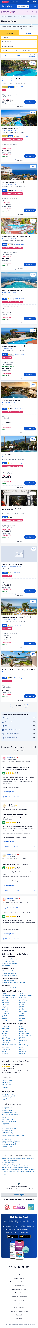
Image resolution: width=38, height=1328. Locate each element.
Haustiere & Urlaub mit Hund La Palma (13, 982)
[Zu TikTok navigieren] (19, 1266)
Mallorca (4, 1037)
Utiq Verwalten (19, 1300)
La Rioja (21, 1049)
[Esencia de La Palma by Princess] (19, 607)
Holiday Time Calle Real (9, 565)
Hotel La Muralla (7, 1107)
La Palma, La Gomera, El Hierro (11, 1164)
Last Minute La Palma (8, 1094)
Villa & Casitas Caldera (8, 1119)
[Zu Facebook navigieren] (10, 1266)
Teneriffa (4, 1035)
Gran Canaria (6, 1049)
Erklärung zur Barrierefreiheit (19, 1311)
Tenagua (21, 1013)
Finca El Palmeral (7, 1109)
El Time (21, 1010)
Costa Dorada (6, 1046)
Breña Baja (5, 1008)
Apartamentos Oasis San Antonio (13, 236)
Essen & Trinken (6, 1084)
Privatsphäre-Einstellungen (19, 1296)
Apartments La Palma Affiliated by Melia (15, 670)
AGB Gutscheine (19, 1307)
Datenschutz (19, 1293)
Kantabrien (22, 1031)
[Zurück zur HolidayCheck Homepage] (7, 6)
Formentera (22, 1053)
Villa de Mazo (6, 1001)
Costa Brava (5, 1042)
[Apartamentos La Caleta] (19, 118)
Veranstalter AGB (19, 1285)
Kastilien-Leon (6, 1048)
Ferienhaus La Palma (8, 961)
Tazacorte (5, 999)
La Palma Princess (8, 401)
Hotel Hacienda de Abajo (9, 1143)
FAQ (19, 1274)
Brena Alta (5, 1010)
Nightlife (4, 1086)
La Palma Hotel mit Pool (9, 988)
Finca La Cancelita (7, 1146)
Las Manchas (23, 1011)
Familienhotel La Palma (9, 980)
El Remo (21, 1004)
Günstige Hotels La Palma (9, 975)
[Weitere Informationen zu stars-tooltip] (21, 78)
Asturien (4, 1051)
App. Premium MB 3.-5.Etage (12, 908)
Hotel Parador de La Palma (9, 1112)
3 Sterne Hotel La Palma (9, 973)
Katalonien (5, 1031)
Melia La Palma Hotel (9, 290)
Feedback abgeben (19, 1195)
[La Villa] (19, 444)
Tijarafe (4, 1006)
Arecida (21, 999)
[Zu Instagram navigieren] (14, 1266)
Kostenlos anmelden (29, 12)
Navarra (21, 1048)
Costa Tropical (23, 1046)
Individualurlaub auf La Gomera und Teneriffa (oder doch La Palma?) (19, 1166)
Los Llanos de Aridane (8, 995)
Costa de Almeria (24, 1033)
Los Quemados (23, 1001)
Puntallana (5, 1019)
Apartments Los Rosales (9, 1128)
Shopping (5, 1088)
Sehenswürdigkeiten (8, 1080)
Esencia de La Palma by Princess (12, 617)
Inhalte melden (19, 1278)
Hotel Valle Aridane (7, 1130)
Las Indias (22, 1002)
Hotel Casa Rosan (7, 1110)
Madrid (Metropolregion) (9, 1044)
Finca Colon (5, 1123)
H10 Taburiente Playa (9, 182)
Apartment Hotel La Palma (9, 959)
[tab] (9, 32)
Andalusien (5, 1030)
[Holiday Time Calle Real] (19, 554)
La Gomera (22, 1051)
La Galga (21, 1015)
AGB (19, 1304)
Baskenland (22, 1037)
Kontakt (27, 1)
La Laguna (22, 1008)
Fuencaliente (5, 1013)
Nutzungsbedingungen (19, 1289)
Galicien (4, 1033)
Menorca (22, 1039)
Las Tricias (22, 1019)
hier (29, 28)
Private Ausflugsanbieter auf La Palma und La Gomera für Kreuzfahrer (19, 1171)
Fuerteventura (23, 1030)
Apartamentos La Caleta (10, 128)
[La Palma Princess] (19, 390)
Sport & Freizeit (6, 1082)
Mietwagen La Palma (8, 1098)
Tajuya (21, 993)
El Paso (4, 993)
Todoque (4, 1020)
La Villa (4, 455)
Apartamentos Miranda (9, 346)
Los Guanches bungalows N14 (11, 1141)
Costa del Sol (5, 1026)
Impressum (19, 1318)
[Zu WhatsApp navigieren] (27, 1266)
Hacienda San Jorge (8, 79)
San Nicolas (22, 1017)
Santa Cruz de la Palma (9, 997)
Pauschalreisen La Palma (9, 1096)
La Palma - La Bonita (8, 1162)
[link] (31, 6)
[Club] (11, 12)
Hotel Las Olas (6, 1118)
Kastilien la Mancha (25, 1035)
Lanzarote (5, 1053)
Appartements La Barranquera (11, 1114)
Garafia (4, 1017)
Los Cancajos (5, 1011)
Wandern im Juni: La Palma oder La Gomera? (15, 1167)
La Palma (22, 1044)
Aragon (21, 1028)
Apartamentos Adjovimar (9, 1121)
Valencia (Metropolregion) (9, 1039)
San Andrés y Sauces (25, 995)
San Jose (21, 1006)
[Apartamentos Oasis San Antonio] (19, 226)
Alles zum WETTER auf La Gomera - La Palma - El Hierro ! (18, 1169)
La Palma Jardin (7, 509)
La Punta (4, 1015)
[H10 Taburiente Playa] (19, 172)
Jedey (21, 1020)
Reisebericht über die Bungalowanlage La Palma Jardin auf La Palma (19, 1158)
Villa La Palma (6, 965)
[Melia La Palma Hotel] (19, 280)
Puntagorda (5, 1002)
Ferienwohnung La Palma (9, 963)
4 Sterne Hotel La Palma (9, 971)
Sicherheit (19, 1315)
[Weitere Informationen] (12, 101)
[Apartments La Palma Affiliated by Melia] (19, 659)
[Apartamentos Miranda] (19, 336)
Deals (4, 1)
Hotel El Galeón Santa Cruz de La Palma (13, 1135)
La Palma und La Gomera (9, 1160)
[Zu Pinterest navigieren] (23, 1266)
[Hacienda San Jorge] (19, 68)
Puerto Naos (5, 1004)
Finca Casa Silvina (7, 1132)
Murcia (21, 1026)
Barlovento (22, 997)
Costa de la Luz (6, 1040)
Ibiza (20, 1042)
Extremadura (23, 1040)
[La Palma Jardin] (19, 498)
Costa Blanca (5, 1028)
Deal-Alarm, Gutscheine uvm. (19, 1282)
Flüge (3, 1099)
